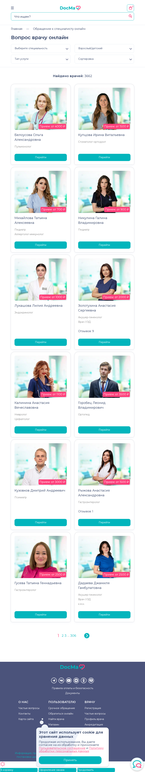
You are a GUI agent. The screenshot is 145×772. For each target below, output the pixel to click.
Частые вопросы (28, 708)
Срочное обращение (61, 708)
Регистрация (93, 708)
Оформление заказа (51, 769)
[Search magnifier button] (130, 16)
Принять (70, 760)
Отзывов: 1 (85, 511)
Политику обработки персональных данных (71, 749)
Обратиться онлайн (60, 713)
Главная (16, 29)
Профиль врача (94, 719)
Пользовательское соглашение (62, 748)
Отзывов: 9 (86, 331)
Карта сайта (26, 719)
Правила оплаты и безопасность (72, 688)
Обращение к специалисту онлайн (59, 29)
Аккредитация (94, 724)
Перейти (40, 157)
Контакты (24, 713)
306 (73, 636)
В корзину (6, 769)
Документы (72, 693)
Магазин (53, 724)
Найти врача (56, 719)
